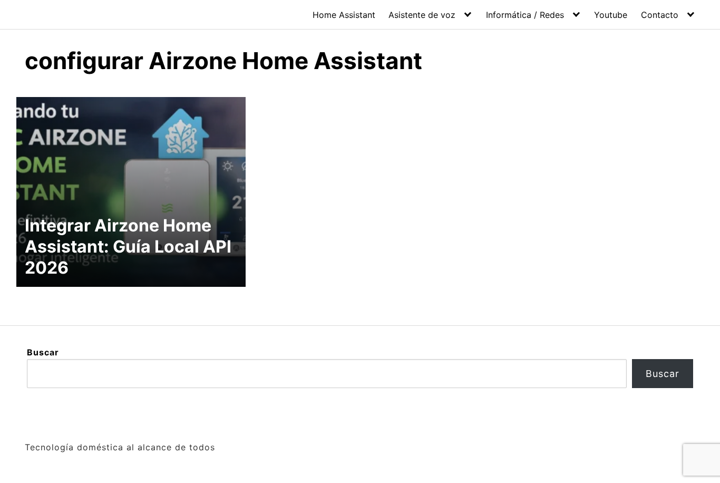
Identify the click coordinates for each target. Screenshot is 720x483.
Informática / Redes (525, 14)
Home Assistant (344, 14)
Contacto (659, 14)
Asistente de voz (421, 14)
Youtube (610, 14)
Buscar (43, 352)
